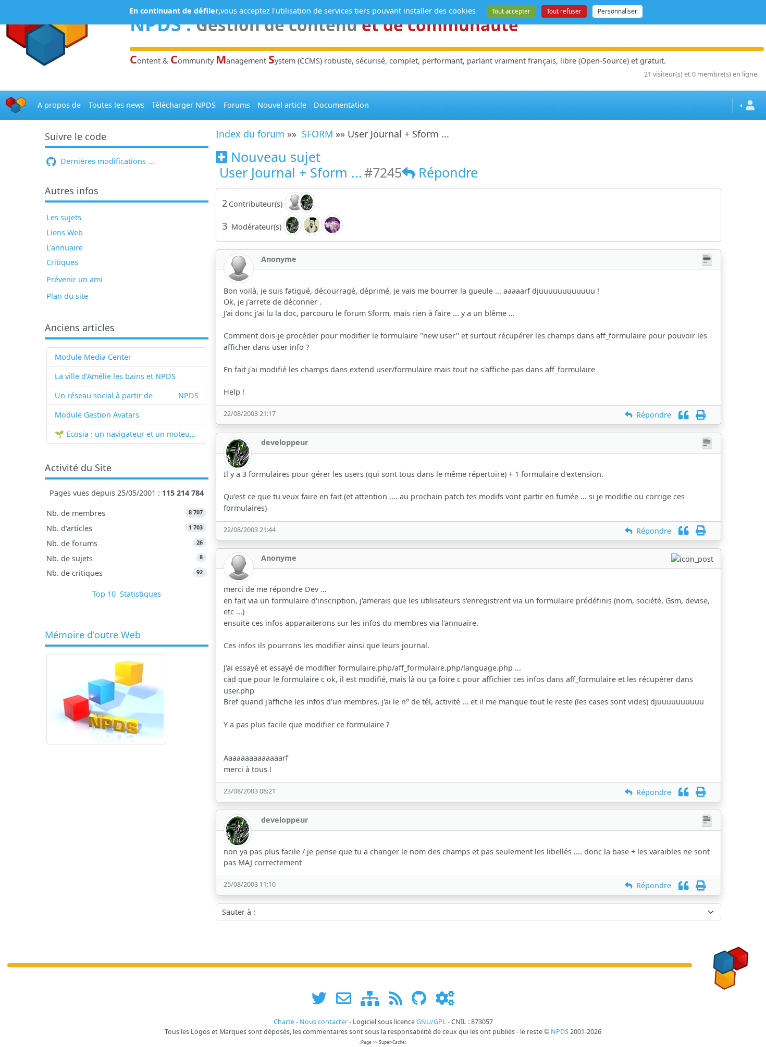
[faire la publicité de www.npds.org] (347, 998)
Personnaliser (617, 11)
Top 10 (104, 594)
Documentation (341, 105)
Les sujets (63, 217)
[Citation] (683, 415)
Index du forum (250, 134)
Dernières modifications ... (106, 161)
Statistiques (140, 594)
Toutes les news (116, 105)
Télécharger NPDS (184, 105)
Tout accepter (511, 11)
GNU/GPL (431, 1021)
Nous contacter (324, 1021)
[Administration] (445, 998)
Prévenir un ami (74, 279)
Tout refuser (564, 11)
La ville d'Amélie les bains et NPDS (115, 376)
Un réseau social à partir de (104, 395)
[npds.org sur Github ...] (423, 998)
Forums (237, 105)
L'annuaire (64, 248)
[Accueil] (16, 105)
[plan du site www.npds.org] (374, 998)
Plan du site (67, 296)
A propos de (59, 105)
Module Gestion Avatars (97, 415)
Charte (284, 1021)
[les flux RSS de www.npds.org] (399, 998)
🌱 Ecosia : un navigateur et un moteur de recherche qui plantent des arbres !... (127, 434)
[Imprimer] (701, 415)
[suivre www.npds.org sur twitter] (323, 998)
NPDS (188, 395)
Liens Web (64, 232)
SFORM (317, 134)
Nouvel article (281, 105)
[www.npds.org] (727, 964)
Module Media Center (93, 357)
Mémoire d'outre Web (93, 635)
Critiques (62, 262)
